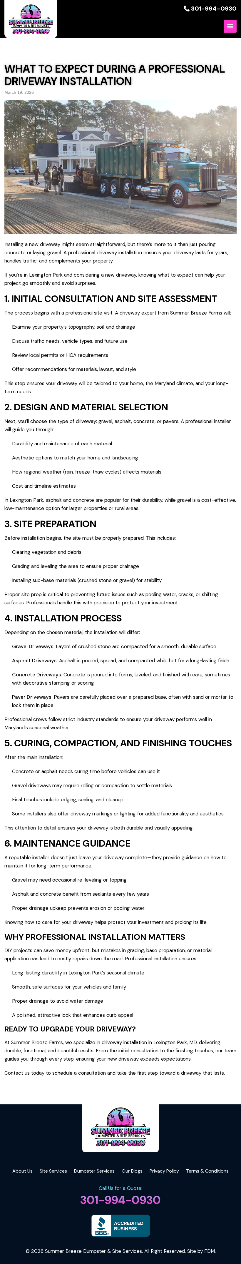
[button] (230, 26)
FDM (209, 1251)
